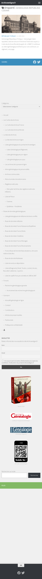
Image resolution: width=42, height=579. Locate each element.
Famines (9, 201)
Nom (3, 345)
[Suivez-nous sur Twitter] (38, 62)
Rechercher (34, 475)
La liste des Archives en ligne (14, 140)
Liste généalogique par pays (16, 159)
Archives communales (12, 174)
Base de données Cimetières (14, 236)
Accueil (6, 115)
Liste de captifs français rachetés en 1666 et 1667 (20, 276)
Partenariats (9, 320)
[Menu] (39, 2)
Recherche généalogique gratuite (16, 286)
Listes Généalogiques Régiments (17, 150)
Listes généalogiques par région (17, 155)
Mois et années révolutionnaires (15, 179)
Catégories (5, 103)
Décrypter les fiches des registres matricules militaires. (20, 190)
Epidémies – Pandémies (14, 206)
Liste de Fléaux (10, 197)
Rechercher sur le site (8, 471)
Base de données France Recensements (18, 246)
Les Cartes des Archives (11, 120)
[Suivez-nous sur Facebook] (34, 62)
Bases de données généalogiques (14, 211)
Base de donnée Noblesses (14, 258)
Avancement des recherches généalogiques (21, 290)
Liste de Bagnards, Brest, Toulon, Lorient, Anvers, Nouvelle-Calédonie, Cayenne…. (20, 269)
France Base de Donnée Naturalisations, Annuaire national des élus (20, 252)
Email (3, 353)
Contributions (9, 310)
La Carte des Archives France (14, 125)
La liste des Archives (10, 135)
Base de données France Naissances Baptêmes (20, 226)
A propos (7, 295)
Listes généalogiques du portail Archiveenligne (20, 145)
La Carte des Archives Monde (14, 130)
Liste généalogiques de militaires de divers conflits (21, 216)
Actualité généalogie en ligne (14, 300)
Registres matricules (11, 184)
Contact (7, 305)
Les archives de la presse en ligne (15, 164)
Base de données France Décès (15, 231)
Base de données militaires (13, 221)
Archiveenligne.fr (8, 2)
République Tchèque (9, 36)
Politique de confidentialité (13, 325)
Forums (6, 281)
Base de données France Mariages (16, 241)
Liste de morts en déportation (14, 263)
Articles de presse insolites (13, 315)
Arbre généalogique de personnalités (17, 169)
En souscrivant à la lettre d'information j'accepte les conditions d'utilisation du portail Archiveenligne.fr (20, 362)
